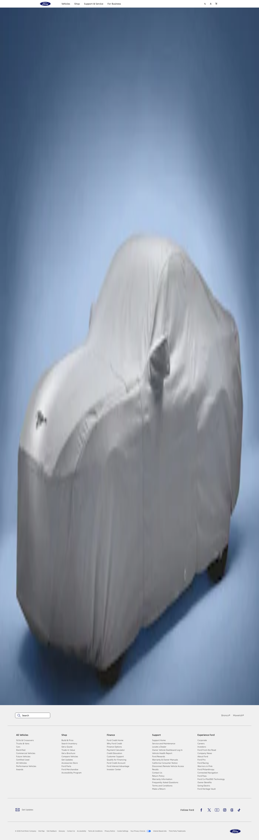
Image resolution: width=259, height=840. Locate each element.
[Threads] (232, 810)
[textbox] (32, 715)
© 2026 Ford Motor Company (25, 831)
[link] (41, 831)
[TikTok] (239, 810)
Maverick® (238, 715)
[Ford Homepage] (235, 831)
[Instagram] (224, 810)
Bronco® (225, 715)
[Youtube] (217, 810)
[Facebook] (202, 810)
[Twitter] (209, 810)
